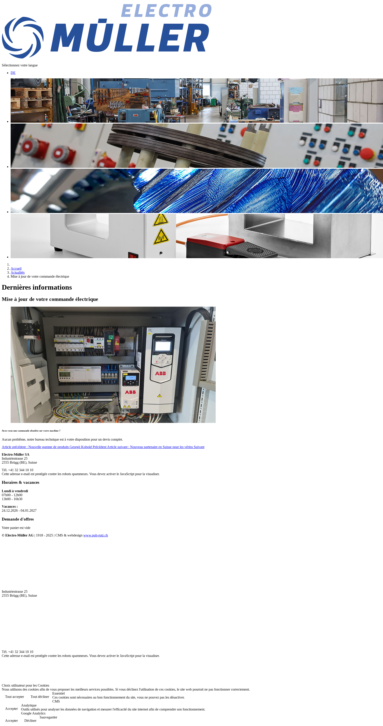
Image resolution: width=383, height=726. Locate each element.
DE (13, 73)
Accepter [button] (11, 709)
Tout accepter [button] (14, 697)
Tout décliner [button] (40, 697)
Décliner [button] (30, 720)
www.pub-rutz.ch (95, 535)
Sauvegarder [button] (48, 717)
